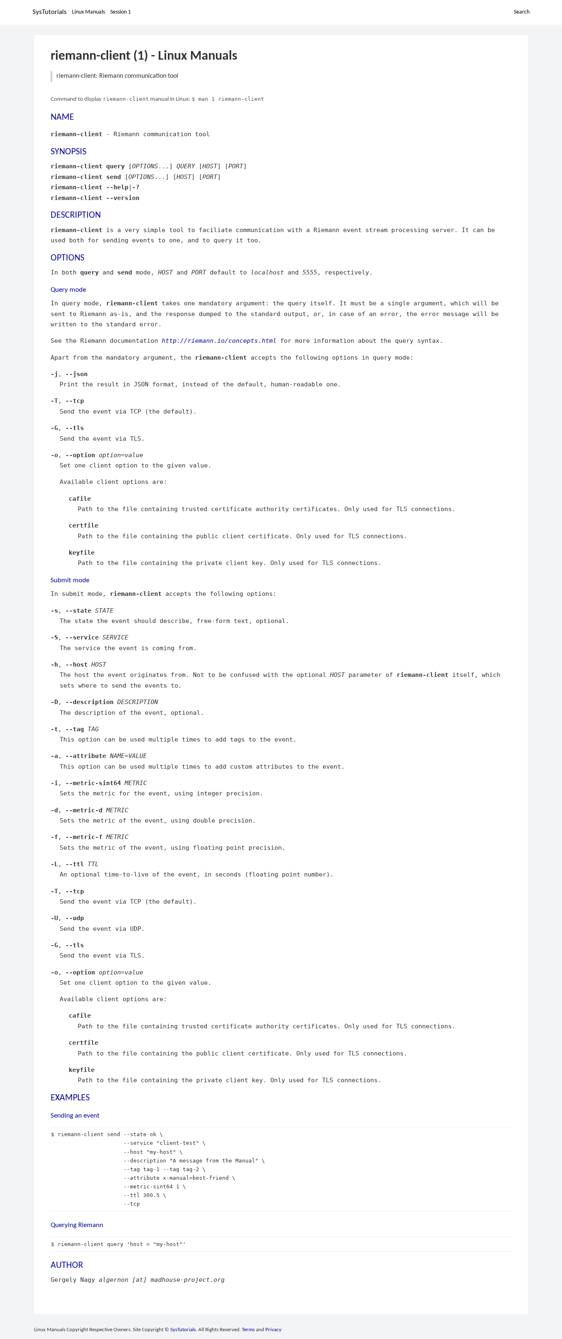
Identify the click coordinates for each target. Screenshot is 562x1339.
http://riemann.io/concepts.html (219, 340)
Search (521, 12)
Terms (248, 1329)
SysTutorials (50, 12)
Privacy (273, 1329)
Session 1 (120, 12)
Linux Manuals (88, 12)
